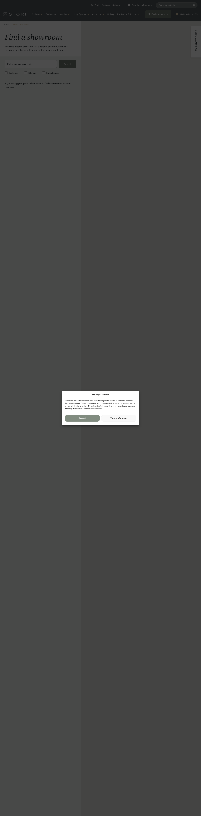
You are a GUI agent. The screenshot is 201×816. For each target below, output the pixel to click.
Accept (82, 418)
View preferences (118, 418)
